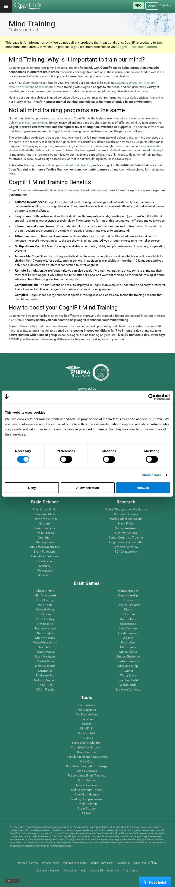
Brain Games (87, 780)
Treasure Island (45, 628)
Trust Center (130, 870)
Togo (14, 880)
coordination (46, 87)
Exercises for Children (87, 742)
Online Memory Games (86, 789)
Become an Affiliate (145, 862)
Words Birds (128, 684)
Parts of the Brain (45, 518)
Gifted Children (86, 803)
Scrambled (45, 670)
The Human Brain (45, 509)
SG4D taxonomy (126, 551)
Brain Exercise (86, 752)
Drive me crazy (45, 637)
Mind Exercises (86, 770)
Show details (151, 475)
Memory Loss (44, 542)
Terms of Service (28, 862)
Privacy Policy (50, 862)
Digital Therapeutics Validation (126, 509)
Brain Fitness (45, 532)
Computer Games (126, 514)
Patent (86, 723)
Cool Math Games (86, 794)
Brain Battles (87, 808)
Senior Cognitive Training (126, 537)
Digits (128, 609)
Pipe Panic (45, 604)
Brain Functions (44, 551)
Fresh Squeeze (128, 633)
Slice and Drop (128, 666)
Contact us (70, 870)
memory (149, 82)
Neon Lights (45, 633)
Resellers (86, 738)
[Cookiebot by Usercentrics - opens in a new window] (151, 397)
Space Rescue (45, 651)
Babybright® (87, 733)
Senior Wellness (126, 528)
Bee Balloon (128, 619)
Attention (44, 575)
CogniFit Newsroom (102, 862)
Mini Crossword (45, 595)
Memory (44, 565)
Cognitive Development (86, 747)
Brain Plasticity (44, 528)
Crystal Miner (45, 609)
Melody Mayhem (45, 680)
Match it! (45, 647)
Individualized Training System (86, 756)
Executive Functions (44, 556)
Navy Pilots (126, 523)
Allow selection (87, 488)
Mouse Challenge (128, 656)
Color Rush (45, 684)
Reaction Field (128, 680)
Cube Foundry (128, 628)
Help (83, 870)
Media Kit (124, 862)
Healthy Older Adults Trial (126, 518)
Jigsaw (128, 637)
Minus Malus (128, 651)
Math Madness (45, 656)
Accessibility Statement (104, 870)
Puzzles (128, 600)
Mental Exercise (87, 785)
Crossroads (128, 623)
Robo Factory (45, 619)
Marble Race (45, 661)
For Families (86, 705)
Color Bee (128, 614)
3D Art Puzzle (45, 689)
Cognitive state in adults (126, 542)
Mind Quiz (87, 761)
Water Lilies (128, 675)
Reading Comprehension (87, 799)
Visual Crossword (45, 642)
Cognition (44, 537)
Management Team (74, 862)
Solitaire (45, 614)
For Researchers (87, 714)
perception (135, 82)
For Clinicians (86, 709)
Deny (32, 488)
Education (87, 719)
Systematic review (126, 547)
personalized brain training (73, 165)
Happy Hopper (128, 590)
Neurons (45, 523)
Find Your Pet (45, 675)
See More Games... (128, 689)
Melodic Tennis (45, 666)
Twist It (128, 670)
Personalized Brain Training (87, 775)
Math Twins (128, 647)
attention (121, 82)
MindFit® (86, 728)
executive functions (21, 87)
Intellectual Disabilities (44, 547)
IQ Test (87, 813)
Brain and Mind (44, 514)
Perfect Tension (128, 661)
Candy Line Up (128, 595)
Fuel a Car (128, 642)
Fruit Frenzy (45, 600)
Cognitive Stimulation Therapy (86, 766)
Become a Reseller (48, 870)
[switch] (66, 459)
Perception (44, 570)
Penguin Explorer (128, 604)
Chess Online (45, 590)
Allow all (143, 488)
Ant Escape (45, 623)
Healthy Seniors (126, 532)
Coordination (45, 561)
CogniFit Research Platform (137, 47)
